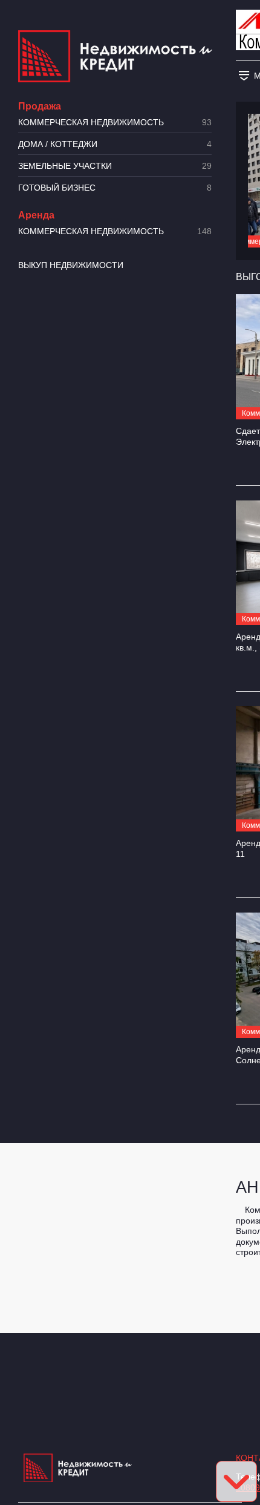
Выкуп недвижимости (70, 265)
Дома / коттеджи (115, 144)
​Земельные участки (115, 166)
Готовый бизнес (115, 188)
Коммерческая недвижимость (115, 122)
